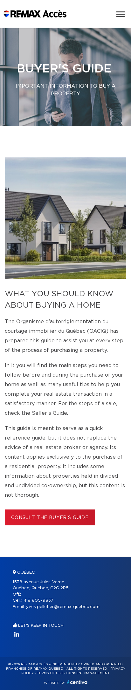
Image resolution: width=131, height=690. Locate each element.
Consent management (88, 673)
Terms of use (50, 673)
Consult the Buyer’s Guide (50, 518)
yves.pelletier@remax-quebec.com (63, 607)
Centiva (77, 682)
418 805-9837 (38, 600)
